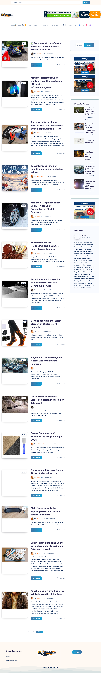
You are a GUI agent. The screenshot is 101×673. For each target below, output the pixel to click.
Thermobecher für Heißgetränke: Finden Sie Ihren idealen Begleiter (45, 245)
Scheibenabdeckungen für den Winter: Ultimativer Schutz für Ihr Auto (45, 282)
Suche (86, 2)
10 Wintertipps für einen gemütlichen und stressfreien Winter (47, 169)
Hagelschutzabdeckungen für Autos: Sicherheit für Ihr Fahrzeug (47, 360)
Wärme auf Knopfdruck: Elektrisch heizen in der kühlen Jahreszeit (47, 399)
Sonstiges (72, 25)
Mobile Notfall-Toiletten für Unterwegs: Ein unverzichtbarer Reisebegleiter (90, 111)
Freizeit (63, 25)
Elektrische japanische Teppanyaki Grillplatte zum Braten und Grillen (45, 511)
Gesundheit (45, 25)
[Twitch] (90, 25)
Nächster (40, 632)
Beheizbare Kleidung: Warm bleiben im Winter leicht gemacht (46, 323)
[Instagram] (87, 25)
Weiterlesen (37, 65)
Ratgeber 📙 (22, 25)
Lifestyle (55, 25)
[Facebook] (80, 25)
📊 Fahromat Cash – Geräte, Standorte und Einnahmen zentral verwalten (46, 46)
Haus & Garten (33, 25)
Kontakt (8, 656)
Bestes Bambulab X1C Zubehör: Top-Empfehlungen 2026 (46, 436)
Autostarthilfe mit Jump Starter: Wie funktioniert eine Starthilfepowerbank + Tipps (47, 125)
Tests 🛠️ (13, 25)
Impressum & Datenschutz (13, 660)
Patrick (84, 235)
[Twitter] (83, 25)
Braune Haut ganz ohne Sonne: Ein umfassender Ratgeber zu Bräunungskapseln (47, 546)
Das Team (77, 652)
